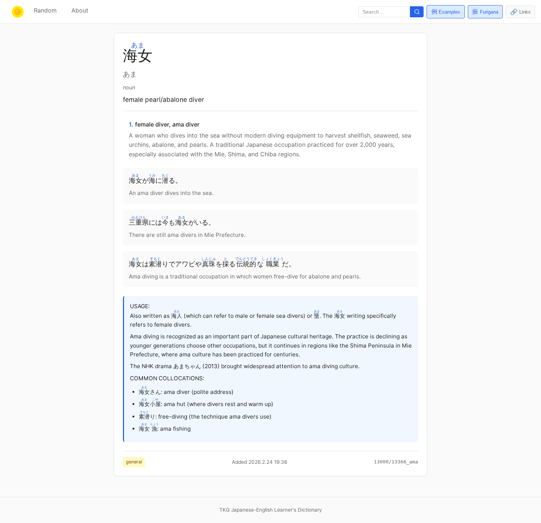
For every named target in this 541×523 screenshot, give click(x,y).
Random (45, 10)
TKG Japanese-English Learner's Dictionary (270, 510)
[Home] (15, 12)
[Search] (417, 12)
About (79, 10)
